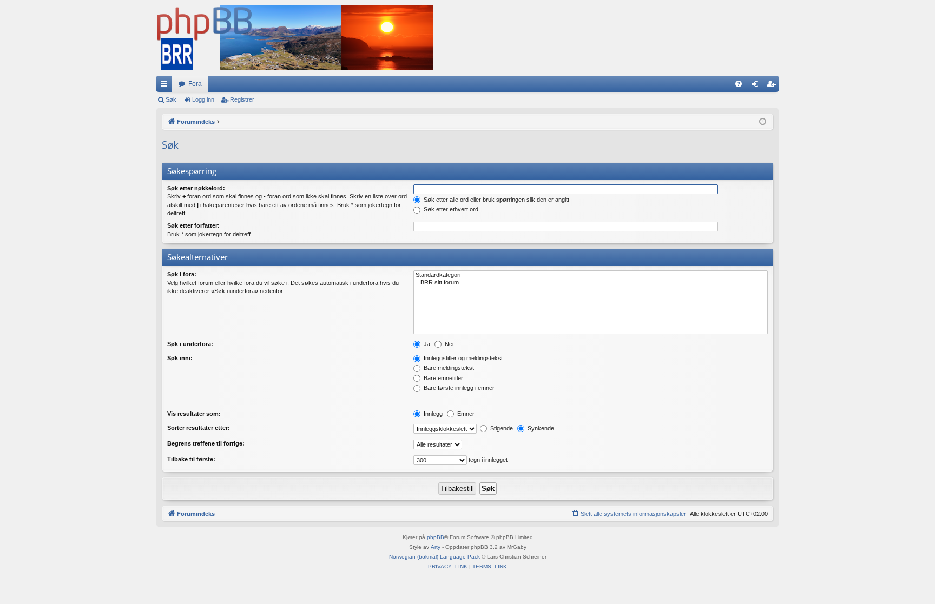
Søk (171, 99)
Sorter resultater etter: (198, 427)
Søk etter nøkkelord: (196, 188)
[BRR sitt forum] (590, 283)
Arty (435, 547)
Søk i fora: (181, 274)
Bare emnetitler (442, 378)
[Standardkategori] (590, 275)
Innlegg (432, 413)
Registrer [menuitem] (773, 86)
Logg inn (203, 99)
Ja (426, 344)
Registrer (242, 99)
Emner (465, 413)
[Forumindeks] (294, 38)
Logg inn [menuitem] (757, 86)
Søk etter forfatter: (193, 225)
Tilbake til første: (191, 459)
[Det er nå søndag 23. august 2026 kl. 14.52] (762, 122)
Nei (448, 344)
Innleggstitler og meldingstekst (462, 358)
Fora (195, 84)
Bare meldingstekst (448, 367)
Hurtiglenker (166, 86)
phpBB (435, 537)
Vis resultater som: (194, 413)
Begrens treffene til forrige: (206, 443)
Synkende (540, 428)
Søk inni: (180, 358)
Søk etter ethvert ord (450, 209)
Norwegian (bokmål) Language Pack (434, 557)
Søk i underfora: (190, 344)
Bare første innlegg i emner (458, 387)
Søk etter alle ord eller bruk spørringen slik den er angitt (495, 199)
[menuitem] (738, 84)
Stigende (501, 428)
